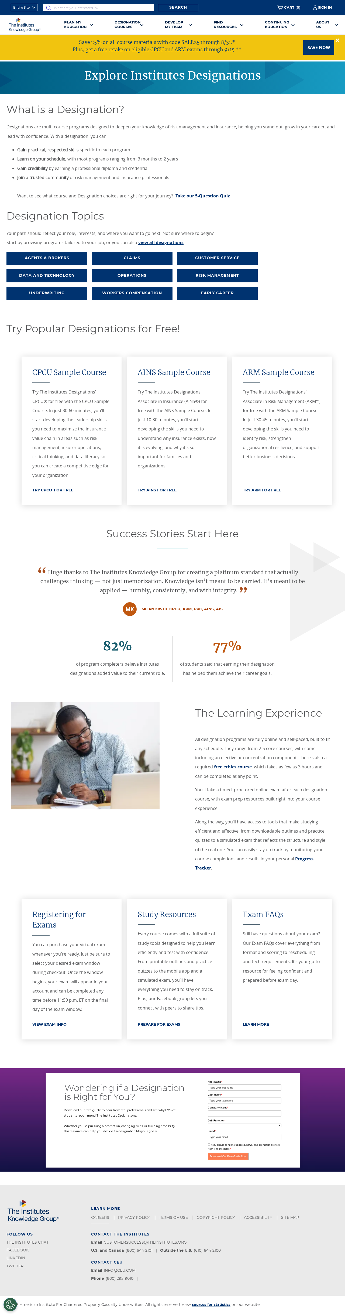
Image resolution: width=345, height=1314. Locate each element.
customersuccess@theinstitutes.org (145, 1242)
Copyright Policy (216, 1218)
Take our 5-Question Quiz (202, 196)
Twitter (14, 1266)
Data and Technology (47, 276)
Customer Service (217, 258)
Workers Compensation (132, 293)
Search (178, 7)
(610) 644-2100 (207, 1251)
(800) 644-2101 (139, 1251)
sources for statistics (211, 1304)
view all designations (161, 242)
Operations (132, 276)
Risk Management (217, 276)
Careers (100, 1218)
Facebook (17, 1250)
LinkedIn (15, 1258)
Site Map (290, 1218)
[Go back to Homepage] (30, 24)
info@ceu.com (120, 1270)
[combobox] (98, 7)
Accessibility (258, 1218)
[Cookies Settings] (10, 1304)
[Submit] (48, 7)
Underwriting (47, 293)
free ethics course (233, 767)
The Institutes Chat (27, 1242)
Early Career (217, 293)
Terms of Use (174, 1218)
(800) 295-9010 (119, 1279)
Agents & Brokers (47, 258)
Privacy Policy (134, 1218)
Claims (132, 258)
